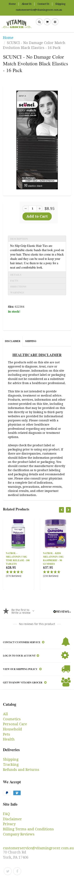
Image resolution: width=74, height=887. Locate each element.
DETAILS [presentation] (15, 274)
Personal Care (15, 724)
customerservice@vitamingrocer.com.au (39, 9)
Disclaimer (12, 341)
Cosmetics (12, 719)
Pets (6, 734)
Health (9, 739)
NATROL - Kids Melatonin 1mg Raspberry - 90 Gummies (53, 559)
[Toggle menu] (55, 22)
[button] (18, 574)
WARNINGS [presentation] (17, 292)
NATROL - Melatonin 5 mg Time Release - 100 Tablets (18, 559)
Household (12, 729)
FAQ (6, 814)
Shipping (60, 4)
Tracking (11, 764)
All (5, 714)
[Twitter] (8, 871)
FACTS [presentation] (14, 280)
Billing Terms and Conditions (28, 829)
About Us (26, 4)
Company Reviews (19, 834)
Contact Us (43, 4)
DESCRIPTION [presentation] (19, 239)
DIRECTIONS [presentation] (18, 286)
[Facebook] (17, 871)
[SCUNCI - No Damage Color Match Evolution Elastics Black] (37, 140)
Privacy (9, 824)
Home (12, 4)
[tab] (37, 238)
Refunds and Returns (21, 770)
